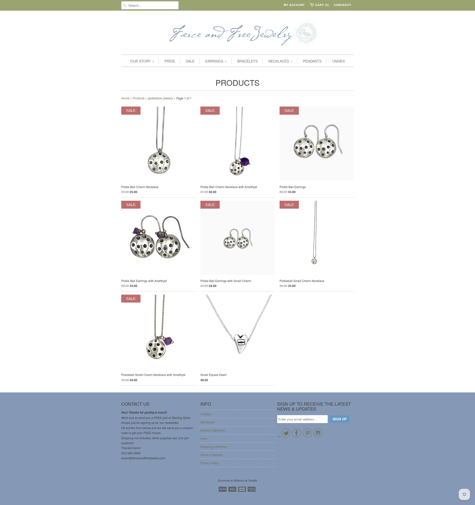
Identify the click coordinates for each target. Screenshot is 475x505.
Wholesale (207, 422)
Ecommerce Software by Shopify (237, 480)
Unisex (338, 61)
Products (237, 82)
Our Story (142, 61)
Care (203, 438)
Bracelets (247, 61)
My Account (294, 5)
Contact (205, 414)
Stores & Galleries (212, 430)
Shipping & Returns (213, 446)
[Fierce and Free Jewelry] (237, 33)
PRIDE (170, 61)
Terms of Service (211, 455)
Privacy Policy (209, 463)
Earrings (215, 61)
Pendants (312, 61)
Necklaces (280, 61)
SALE (190, 61)
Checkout (342, 5)
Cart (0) (322, 5)
